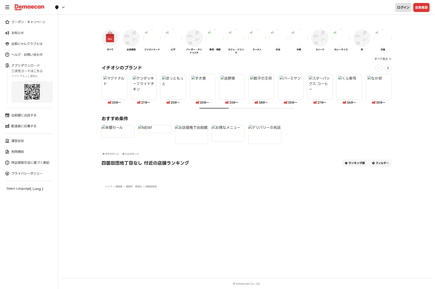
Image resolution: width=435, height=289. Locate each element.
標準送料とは (112, 154)
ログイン (403, 7)
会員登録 (421, 7)
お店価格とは (132, 154)
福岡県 (119, 187)
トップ (108, 187)
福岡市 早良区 (134, 187)
